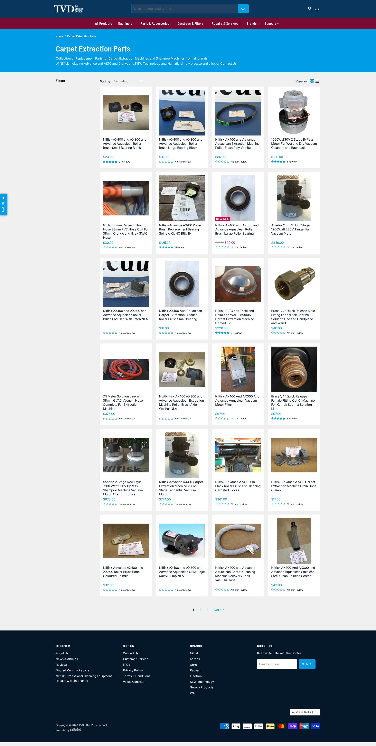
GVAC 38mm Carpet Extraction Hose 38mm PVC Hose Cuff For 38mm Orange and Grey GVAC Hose (126, 231)
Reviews (62, 665)
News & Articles (67, 659)
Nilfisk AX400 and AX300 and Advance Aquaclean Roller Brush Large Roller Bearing (237, 229)
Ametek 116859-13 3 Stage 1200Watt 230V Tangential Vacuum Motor (290, 229)
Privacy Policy (133, 670)
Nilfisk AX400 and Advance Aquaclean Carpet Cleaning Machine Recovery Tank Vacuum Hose (235, 574)
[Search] (243, 8)
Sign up (307, 664)
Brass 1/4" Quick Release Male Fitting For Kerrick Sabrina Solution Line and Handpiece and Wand (293, 317)
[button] (3, 204)
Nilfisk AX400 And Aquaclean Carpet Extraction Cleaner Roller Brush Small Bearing (180, 315)
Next (217, 610)
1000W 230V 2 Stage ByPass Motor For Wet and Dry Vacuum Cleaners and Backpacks (294, 143)
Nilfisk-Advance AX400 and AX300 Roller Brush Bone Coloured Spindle (123, 572)
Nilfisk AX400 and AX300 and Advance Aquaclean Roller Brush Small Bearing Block (124, 143)
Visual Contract (133, 682)
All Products (103, 23)
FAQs (126, 665)
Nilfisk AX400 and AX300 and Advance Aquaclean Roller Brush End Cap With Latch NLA (125, 315)
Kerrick (195, 659)
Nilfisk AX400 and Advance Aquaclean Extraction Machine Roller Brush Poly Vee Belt (237, 143)
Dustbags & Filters (190, 23)
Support (271, 23)
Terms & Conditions (136, 676)
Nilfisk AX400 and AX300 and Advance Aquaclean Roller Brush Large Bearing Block (180, 143)
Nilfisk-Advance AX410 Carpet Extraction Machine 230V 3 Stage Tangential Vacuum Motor (181, 488)
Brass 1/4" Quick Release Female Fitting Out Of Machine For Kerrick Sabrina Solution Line (293, 402)
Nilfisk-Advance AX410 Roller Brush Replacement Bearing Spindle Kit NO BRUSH (180, 229)
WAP (193, 693)
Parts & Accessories (155, 23)
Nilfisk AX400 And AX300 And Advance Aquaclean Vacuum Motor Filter (237, 400)
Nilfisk (194, 653)
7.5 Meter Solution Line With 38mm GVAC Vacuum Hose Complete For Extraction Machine (123, 402)
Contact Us (228, 63)
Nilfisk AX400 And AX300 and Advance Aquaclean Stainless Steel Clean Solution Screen (293, 572)
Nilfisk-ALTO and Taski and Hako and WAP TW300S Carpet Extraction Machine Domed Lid (234, 317)
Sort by (105, 81)
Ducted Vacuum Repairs (72, 670)
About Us (62, 653)
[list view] (317, 81)
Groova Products (201, 687)
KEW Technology (202, 682)
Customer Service (135, 659)
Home (59, 36)
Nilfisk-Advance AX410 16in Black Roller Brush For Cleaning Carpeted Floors (238, 486)
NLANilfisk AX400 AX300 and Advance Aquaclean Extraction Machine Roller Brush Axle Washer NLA (181, 402)
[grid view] (312, 81)
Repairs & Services (225, 23)
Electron (196, 676)
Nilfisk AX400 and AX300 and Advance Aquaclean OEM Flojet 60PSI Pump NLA (182, 572)
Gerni (194, 665)
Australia (303, 712)
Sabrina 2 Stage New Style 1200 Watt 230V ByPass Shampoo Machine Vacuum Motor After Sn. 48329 (123, 488)
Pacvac (195, 670)
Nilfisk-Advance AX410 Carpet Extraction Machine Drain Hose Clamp (293, 486)
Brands (252, 23)
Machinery (125, 23)
